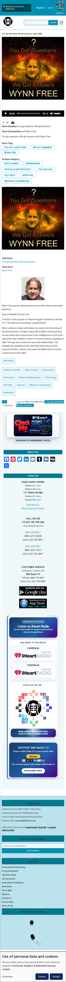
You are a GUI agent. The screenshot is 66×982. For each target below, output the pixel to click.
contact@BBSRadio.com (25, 821)
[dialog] (33, 967)
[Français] (62, 2)
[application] (33, 113)
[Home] (8, 22)
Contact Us (6, 898)
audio (38, 485)
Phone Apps (7, 890)
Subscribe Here (33, 771)
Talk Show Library (9, 875)
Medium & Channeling (16, 181)
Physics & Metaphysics (17, 169)
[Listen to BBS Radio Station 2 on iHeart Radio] (33, 672)
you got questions (15, 147)
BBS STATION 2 (33, 546)
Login (18, 401)
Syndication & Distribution (12, 883)
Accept (56, 976)
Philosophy (9, 377)
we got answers (42, 147)
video (38, 496)
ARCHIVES (9, 361)
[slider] (28, 113)
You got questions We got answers (18, 262)
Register (40, 7)
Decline (42, 976)
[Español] (62, 9)
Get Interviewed (8, 879)
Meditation (9, 392)
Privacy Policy (8, 902)
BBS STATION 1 (33, 532)
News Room (7, 886)
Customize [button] (7, 976)
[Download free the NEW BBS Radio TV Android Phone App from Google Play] (33, 591)
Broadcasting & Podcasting (13, 867)
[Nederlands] (60, 2)
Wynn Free (10, 152)
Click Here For (33, 505)
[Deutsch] (57, 5)
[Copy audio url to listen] (7, 122)
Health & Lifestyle (12, 370)
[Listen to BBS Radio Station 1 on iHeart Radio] (33, 655)
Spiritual (27, 175)
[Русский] (60, 9)
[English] (57, 2)
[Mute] (51, 113)
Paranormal (33, 163)
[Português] (62, 5)
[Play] (5, 113)
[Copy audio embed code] (3, 122)
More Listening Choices (33, 508)
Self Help (9, 175)
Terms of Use (7, 906)
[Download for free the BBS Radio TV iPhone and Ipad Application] (33, 603)
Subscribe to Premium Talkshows (15, 8)
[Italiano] (60, 5)
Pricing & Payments (10, 871)
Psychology (45, 169)
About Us (6, 894)
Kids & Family (11, 163)
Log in (50, 8)
